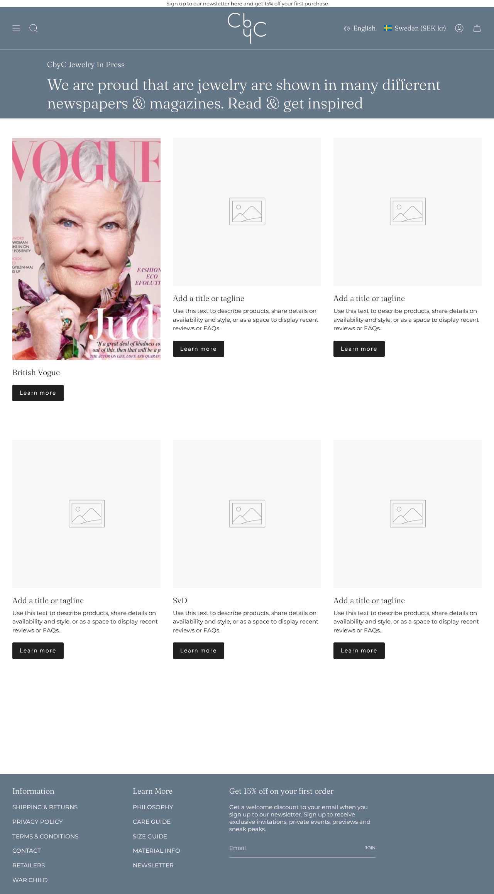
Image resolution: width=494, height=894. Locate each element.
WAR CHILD (29, 880)
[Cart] (477, 28)
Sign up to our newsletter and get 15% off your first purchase (247, 3)
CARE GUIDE (152, 821)
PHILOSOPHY (153, 807)
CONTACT (26, 850)
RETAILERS (28, 865)
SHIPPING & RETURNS (45, 807)
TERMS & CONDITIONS (45, 836)
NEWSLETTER (153, 865)
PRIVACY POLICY (37, 821)
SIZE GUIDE (150, 836)
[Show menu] (16, 28)
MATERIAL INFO (156, 850)
